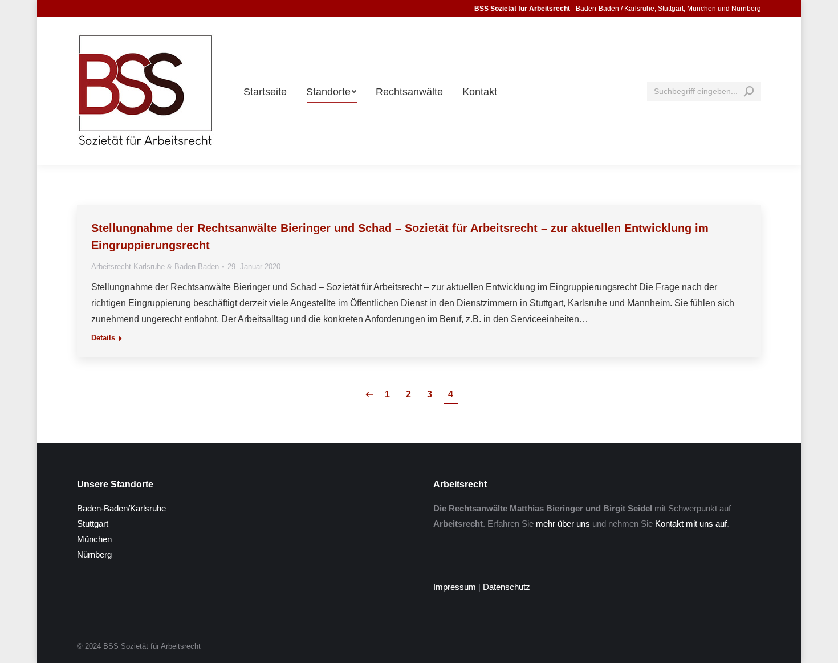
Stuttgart (92, 523)
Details (103, 337)
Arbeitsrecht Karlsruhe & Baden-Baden (155, 266)
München (94, 539)
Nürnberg (94, 554)
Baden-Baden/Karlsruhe (121, 508)
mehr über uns (563, 523)
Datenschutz (506, 587)
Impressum (454, 587)
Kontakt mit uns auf (691, 523)
